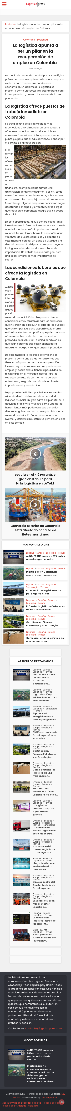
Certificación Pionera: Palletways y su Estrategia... (42, 623)
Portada (10, 24)
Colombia (29, 39)
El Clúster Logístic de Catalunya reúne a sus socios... (45, 735)
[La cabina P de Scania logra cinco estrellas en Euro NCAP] (23, 826)
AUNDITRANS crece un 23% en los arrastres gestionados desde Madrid (40, 1055)
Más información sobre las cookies (21, 1102)
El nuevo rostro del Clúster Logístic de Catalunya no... (44, 885)
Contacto (33, 1105)
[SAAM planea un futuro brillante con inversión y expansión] (23, 935)
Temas (61, 552)
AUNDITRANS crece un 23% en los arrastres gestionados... (45, 557)
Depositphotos (49, 1097)
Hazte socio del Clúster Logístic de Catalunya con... (44, 849)
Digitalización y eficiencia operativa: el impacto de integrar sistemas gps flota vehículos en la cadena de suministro (40, 1073)
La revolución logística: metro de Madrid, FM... (44, 920)
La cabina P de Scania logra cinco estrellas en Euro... (44, 830)
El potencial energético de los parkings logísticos (43, 592)
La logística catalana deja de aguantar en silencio (43, 810)
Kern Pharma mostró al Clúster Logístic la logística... (45, 791)
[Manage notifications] (61, 1102)
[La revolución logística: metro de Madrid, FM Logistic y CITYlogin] (23, 918)
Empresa (31, 600)
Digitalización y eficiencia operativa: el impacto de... (42, 573)
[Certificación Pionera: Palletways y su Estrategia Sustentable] (23, 749)
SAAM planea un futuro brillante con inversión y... (44, 937)
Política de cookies (53, 1102)
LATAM (43, 929)
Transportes (48, 824)
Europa (40, 552)
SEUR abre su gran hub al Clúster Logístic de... (44, 904)
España (30, 552)
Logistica (42, 39)
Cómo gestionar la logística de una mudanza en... (45, 639)
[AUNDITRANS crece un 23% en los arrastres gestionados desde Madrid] (23, 674)
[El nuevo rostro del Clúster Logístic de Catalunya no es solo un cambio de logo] (23, 880)
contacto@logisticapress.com (43, 1028)
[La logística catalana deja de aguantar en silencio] (23, 806)
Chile (35, 929)
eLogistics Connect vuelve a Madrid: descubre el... (44, 866)
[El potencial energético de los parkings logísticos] (23, 711)
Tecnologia (32, 587)
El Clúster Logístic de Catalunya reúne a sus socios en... (45, 608)
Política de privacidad (14, 1105)
